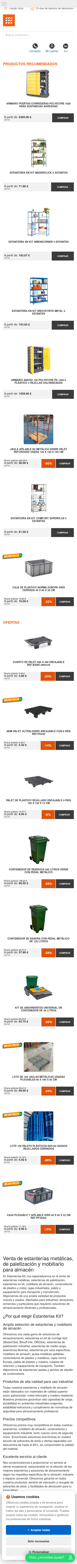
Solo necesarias (38, 1541)
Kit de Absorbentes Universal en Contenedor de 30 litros (38, 1009)
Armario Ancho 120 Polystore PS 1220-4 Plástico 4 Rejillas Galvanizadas (38, 382)
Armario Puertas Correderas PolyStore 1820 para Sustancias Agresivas (38, 105)
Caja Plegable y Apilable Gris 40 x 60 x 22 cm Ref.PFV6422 (38, 1217)
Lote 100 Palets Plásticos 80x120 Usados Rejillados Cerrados (38, 1147)
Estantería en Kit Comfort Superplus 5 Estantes (39, 520)
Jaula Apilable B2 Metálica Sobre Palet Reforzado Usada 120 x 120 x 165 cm (38, 451)
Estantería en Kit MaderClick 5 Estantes (39, 172)
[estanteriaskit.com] (38, 20)
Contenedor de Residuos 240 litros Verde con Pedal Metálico (38, 871)
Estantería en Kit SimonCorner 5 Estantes (38, 242)
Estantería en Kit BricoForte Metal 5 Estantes (38, 312)
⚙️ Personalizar (38, 1552)
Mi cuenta (52, 51)
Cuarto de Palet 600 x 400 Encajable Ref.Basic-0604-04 (38, 664)
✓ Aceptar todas (38, 1530)
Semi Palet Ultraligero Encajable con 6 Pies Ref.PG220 (38, 733)
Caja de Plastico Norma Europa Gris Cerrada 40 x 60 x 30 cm (38, 589)
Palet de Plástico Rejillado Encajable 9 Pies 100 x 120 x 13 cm (38, 802)
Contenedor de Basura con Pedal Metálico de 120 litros (38, 940)
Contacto (35, 51)
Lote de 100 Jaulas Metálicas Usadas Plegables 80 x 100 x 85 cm (38, 1078)
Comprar (63, 117)
